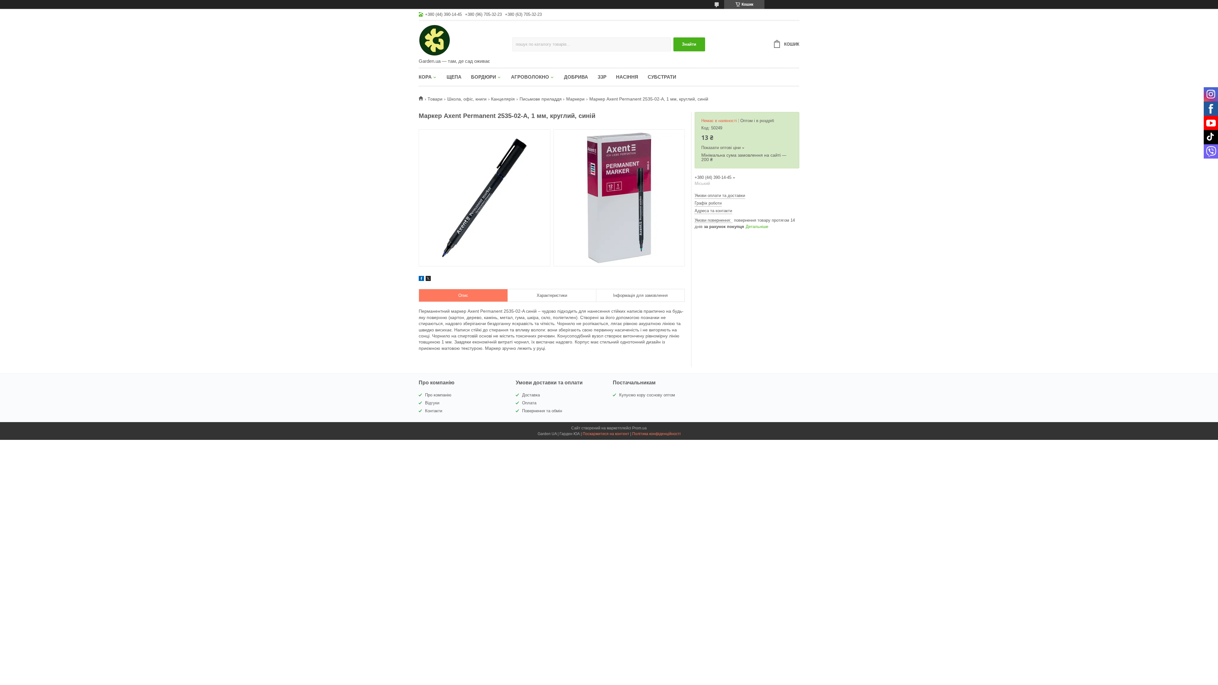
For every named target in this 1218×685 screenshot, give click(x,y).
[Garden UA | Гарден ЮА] (465, 40)
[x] (428, 279)
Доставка (531, 395)
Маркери (575, 98)
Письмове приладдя (541, 98)
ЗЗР (602, 77)
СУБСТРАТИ (662, 77)
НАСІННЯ (627, 77)
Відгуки (432, 403)
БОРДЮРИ (483, 77)
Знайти (689, 44)
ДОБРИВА (576, 77)
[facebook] (421, 279)
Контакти (433, 410)
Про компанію (438, 395)
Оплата (529, 403)
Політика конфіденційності (656, 434)
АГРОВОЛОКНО (530, 77)
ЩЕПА (454, 77)
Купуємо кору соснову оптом (647, 395)
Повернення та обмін (542, 410)
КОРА (425, 77)
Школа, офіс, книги (467, 98)
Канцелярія (503, 98)
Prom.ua (639, 428)
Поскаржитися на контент (606, 434)
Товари (435, 98)
